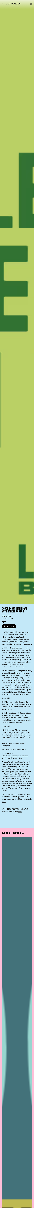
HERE (4, 801)
